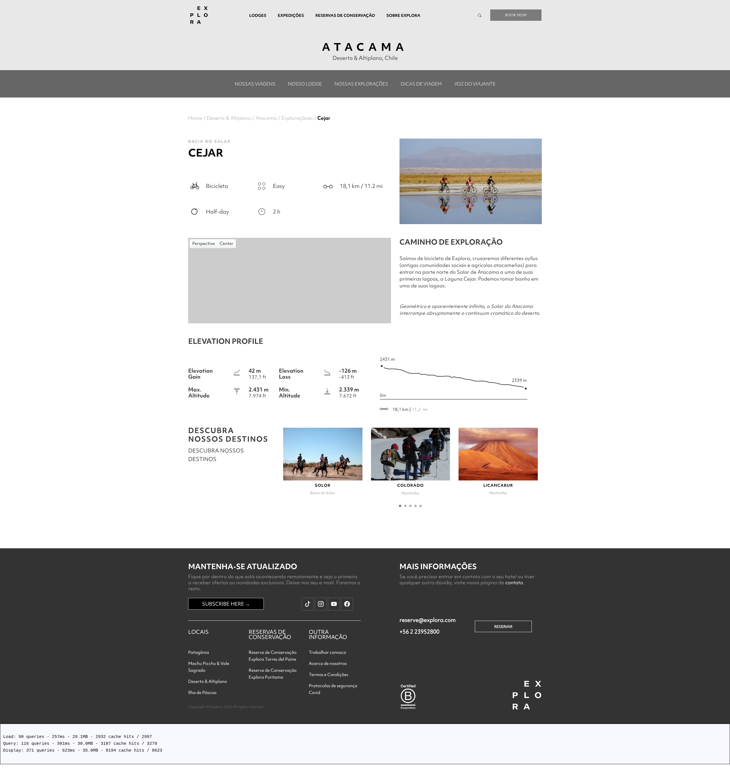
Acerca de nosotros (328, 663)
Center (226, 243)
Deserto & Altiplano (229, 118)
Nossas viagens (255, 84)
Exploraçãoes (297, 118)
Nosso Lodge (305, 84)
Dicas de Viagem (421, 84)
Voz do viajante (475, 84)
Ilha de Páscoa (202, 692)
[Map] (289, 280)
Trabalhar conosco (327, 652)
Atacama (266, 118)
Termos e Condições (328, 674)
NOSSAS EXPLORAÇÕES (361, 84)
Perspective (203, 243)
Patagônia (198, 652)
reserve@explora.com (428, 620)
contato (514, 582)
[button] (400, 506)
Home (195, 118)
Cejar (323, 118)
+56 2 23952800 (419, 631)
